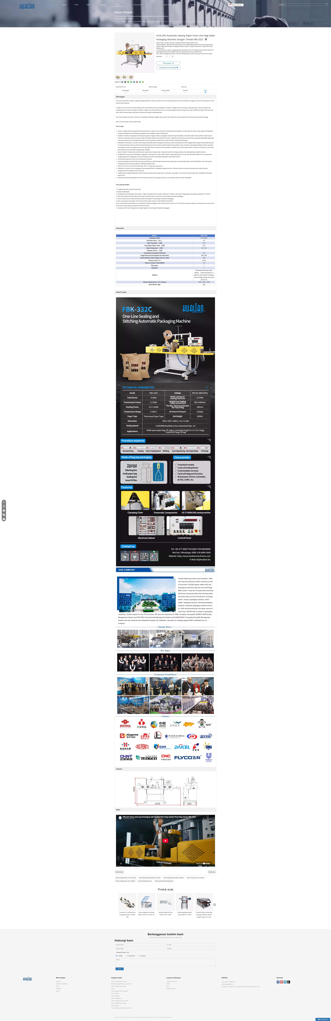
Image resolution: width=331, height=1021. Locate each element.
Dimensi (185, 90)
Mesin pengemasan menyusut (119, 991)
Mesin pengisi (115, 1005)
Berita (161, 1017)
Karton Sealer (115, 993)
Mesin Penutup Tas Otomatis (195, 877)
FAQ (167, 986)
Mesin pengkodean (116, 998)
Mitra (57, 986)
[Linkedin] (285, 982)
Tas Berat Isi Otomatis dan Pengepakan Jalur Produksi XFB (127, 914)
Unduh (168, 984)
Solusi (154, 1017)
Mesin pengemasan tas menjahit (125, 881)
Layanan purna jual (171, 981)
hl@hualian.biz (229, 984)
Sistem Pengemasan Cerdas (119, 981)
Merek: (151, 87)
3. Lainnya (142, 956)
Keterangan (125, 90)
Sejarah (58, 981)
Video (205, 90)
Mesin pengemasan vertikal (118, 1003)
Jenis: (182, 87)
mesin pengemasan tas (145, 881)
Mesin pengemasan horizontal (119, 1000)
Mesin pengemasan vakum (118, 986)
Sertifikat (58, 988)
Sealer (113, 988)
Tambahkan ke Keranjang (167, 68)
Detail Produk (165, 90)
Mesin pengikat (115, 996)
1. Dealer (120, 956)
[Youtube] (281, 982)
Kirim (119, 969)
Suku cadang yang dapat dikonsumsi (121, 1008)
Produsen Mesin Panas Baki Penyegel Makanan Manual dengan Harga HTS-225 (204, 914)
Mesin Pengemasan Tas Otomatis (126, 877)
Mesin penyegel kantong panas (164, 881)
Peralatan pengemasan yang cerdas (121, 984)
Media (57, 991)
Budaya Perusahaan (61, 984)
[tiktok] (288, 982)
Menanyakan (167, 63)
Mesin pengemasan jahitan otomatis (150, 877)
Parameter (145, 90)
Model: (118, 87)
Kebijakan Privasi (171, 988)
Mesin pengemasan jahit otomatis (174, 877)
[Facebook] (278, 982)
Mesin (158, 1017)
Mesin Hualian (167, 1017)
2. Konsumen (131, 956)
